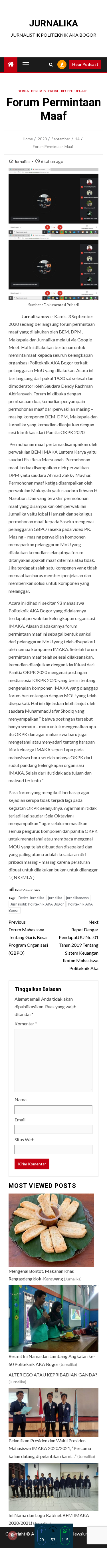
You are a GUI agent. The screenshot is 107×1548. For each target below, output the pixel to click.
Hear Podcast (85, 64)
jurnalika (55, 898)
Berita (23, 91)
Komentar (26, 1023)
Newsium (80, 1533)
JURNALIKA (53, 23)
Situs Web (25, 1139)
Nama (21, 1099)
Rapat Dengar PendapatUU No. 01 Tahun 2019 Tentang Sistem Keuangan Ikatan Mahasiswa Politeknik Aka (78, 945)
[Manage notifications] (12, 1535)
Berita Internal (45, 91)
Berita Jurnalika (31, 898)
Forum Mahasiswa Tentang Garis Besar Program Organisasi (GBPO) (28, 937)
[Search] (50, 64)
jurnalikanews (77, 898)
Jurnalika (22, 161)
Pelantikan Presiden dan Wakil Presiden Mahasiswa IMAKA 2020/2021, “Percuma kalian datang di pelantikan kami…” (50, 1448)
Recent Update (74, 91)
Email (20, 1119)
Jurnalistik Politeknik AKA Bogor (37, 904)
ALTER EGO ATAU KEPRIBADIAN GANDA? (53, 1374)
